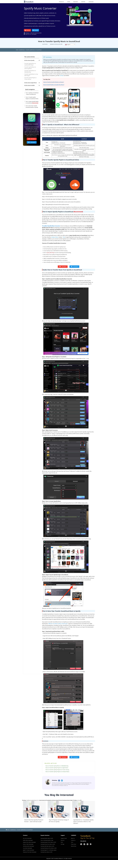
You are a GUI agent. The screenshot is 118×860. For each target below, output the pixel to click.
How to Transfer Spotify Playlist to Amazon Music (57, 771)
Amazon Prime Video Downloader (29, 842)
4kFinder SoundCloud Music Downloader (58, 623)
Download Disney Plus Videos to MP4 (48, 844)
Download (28, 30)
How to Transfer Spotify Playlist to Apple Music (57, 767)
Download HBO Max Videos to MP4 (47, 846)
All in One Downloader (27, 838)
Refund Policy (73, 846)
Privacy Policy (73, 844)
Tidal (64, 237)
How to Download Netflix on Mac (47, 840)
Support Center (64, 838)
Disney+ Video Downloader (28, 844)
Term (72, 842)
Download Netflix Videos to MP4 (47, 838)
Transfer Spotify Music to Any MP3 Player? (31, 74)
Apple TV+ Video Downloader (28, 850)
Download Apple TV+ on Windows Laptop (48, 850)
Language (91, 1)
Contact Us (73, 840)
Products (61, 1)
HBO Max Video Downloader (28, 846)
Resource (75, 1)
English (68, 44)
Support (83, 1)
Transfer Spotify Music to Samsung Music (30, 67)
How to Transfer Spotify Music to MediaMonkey (57, 765)
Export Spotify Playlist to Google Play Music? (53, 84)
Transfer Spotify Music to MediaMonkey (30, 71)
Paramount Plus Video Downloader (29, 852)
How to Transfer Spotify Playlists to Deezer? (53, 82)
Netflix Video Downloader (28, 840)
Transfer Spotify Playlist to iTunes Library (30, 78)
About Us (73, 838)
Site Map (62, 844)
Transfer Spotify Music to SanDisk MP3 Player (30, 64)
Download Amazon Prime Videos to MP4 (48, 842)
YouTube (61, 75)
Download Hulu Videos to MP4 (46, 852)
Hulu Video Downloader (27, 848)
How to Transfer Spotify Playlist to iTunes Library (57, 769)
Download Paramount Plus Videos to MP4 (49, 848)
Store (68, 1)
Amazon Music (54, 237)
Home (17, 49)
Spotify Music (22, 49)
